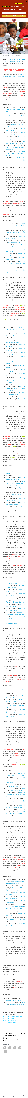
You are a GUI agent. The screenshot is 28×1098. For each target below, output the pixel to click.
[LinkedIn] (14, 1047)
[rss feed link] (5, 1051)
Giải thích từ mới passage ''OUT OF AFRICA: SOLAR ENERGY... (14, 1034)
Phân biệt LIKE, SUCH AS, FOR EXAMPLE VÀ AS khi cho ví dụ (15, 359)
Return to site (6, 1044)
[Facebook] (4, 1047)
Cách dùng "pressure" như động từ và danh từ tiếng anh (15, 264)
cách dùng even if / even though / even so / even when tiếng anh (15, 471)
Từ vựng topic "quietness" (17, 494)
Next (4, 1037)
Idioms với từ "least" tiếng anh (16, 143)
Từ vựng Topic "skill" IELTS (14, 243)
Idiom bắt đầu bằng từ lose (14, 786)
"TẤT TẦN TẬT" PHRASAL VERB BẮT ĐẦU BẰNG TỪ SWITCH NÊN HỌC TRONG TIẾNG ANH (15, 909)
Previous (4, 1032)
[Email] (19, 1047)
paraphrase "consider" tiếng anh (17, 1004)
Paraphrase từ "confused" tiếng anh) (14, 1000)
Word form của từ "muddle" (16, 790)
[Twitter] (9, 1047)
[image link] (14, 20)
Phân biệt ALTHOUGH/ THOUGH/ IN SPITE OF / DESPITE (15, 329)
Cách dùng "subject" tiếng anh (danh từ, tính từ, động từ (15, 795)
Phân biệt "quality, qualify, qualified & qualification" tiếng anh (15, 160)
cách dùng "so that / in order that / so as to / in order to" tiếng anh (15, 154)
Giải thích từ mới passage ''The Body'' (12, 1039)
